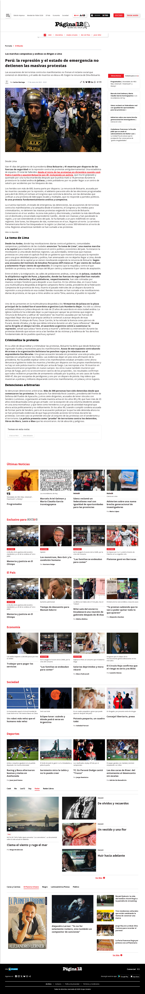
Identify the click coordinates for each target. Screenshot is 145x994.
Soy (29, 788)
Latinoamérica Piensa (60, 887)
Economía (56, 15)
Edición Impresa (19, 15)
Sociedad (65, 15)
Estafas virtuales (71, 35)
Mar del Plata (85, 35)
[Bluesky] (24, 976)
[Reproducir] (92, 15)
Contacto (58, 984)
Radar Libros (48, 788)
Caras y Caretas (13, 887)
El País (48, 15)
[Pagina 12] (72, 25)
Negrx (45, 887)
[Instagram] (19, 976)
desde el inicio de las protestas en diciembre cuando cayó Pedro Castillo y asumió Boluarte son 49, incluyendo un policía (52, 173)
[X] (22, 976)
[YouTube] (27, 976)
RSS (138, 969)
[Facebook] (16, 976)
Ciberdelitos (59, 35)
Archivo (48, 984)
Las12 (22, 788)
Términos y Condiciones (91, 984)
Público (76, 887)
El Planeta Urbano (31, 887)
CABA (49, 35)
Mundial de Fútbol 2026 (35, 15)
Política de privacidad (72, 984)
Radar (37, 788)
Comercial (131, 969)
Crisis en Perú (13, 436)
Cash (9, 788)
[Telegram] (30, 976)
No (15, 788)
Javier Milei (97, 35)
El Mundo (19, 46)
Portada (8, 46)
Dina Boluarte (28, 436)
